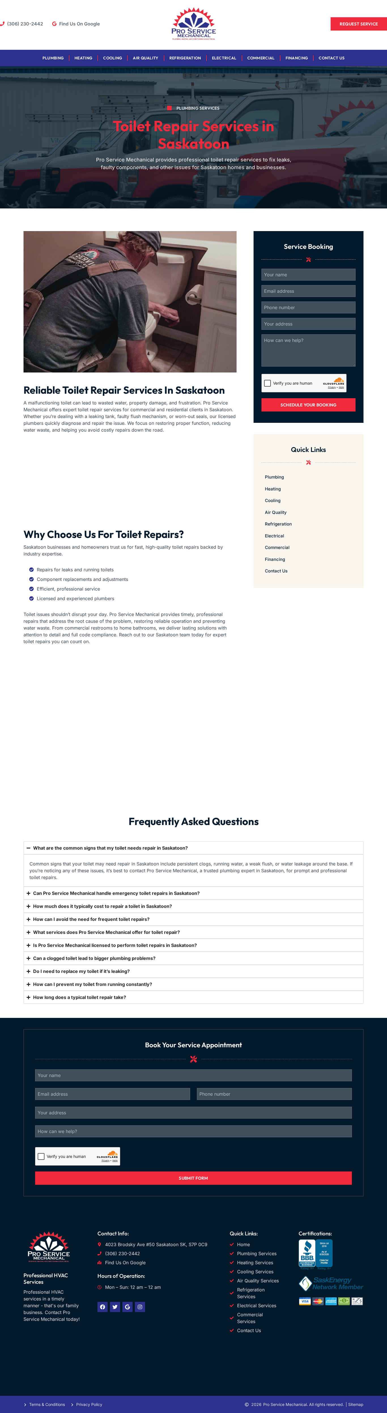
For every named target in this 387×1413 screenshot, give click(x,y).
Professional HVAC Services (46, 1278)
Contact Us (332, 58)
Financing (297, 58)
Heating (83, 58)
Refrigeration (185, 58)
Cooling (112, 58)
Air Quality (145, 58)
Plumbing (53, 58)
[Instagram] (140, 1307)
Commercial (261, 58)
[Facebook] (102, 1307)
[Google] (127, 1307)
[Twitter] (115, 1307)
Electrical (224, 58)
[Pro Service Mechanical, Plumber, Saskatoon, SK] (316, 1268)
